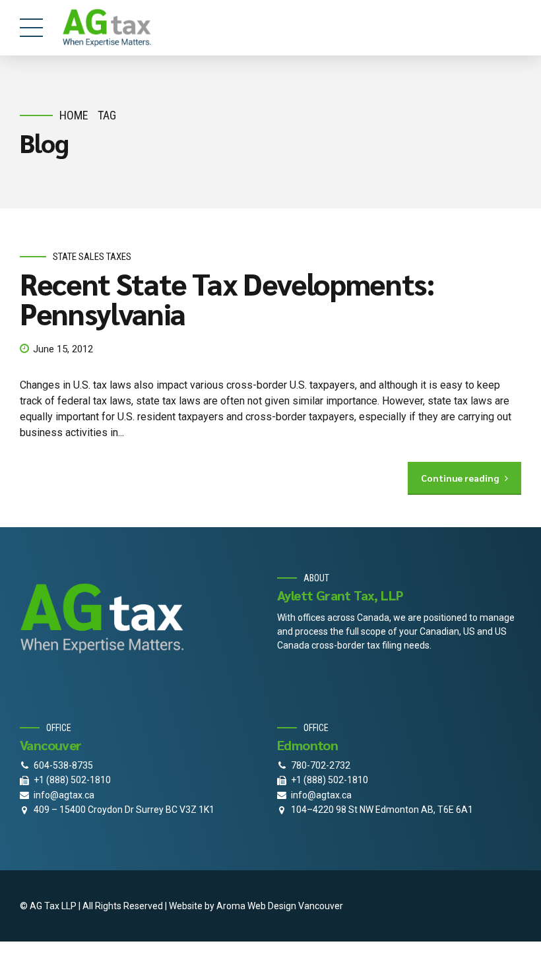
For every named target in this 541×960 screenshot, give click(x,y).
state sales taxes (92, 257)
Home (73, 115)
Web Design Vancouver (295, 906)
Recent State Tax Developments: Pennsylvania (227, 298)
